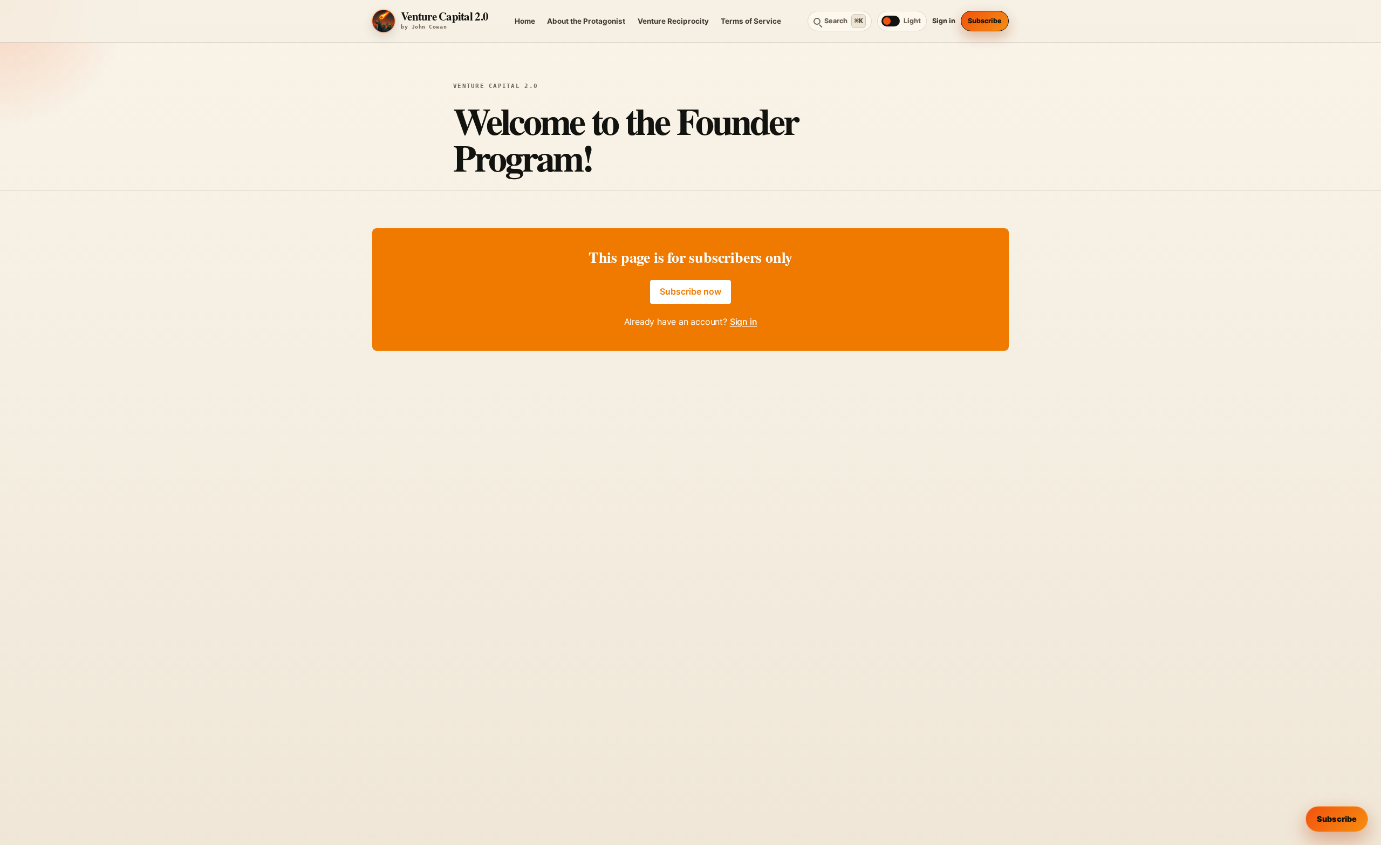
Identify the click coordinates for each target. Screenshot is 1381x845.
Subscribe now (690, 291)
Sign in (943, 21)
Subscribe (985, 21)
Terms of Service (751, 21)
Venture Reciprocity (673, 21)
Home (525, 21)
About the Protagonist (586, 21)
